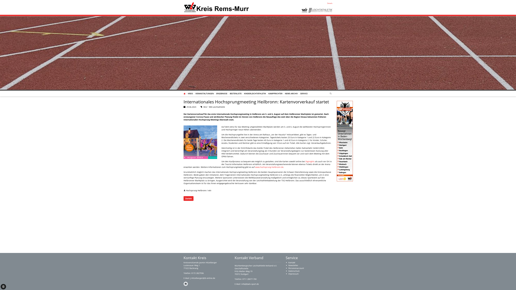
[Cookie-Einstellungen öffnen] (3, 286)
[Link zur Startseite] (216, 7)
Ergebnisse (221, 93)
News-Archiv (291, 93)
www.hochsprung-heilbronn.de (269, 167)
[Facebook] (186, 284)
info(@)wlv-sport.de (250, 284)
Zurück (188, 198)
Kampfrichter (275, 93)
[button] (190, 91)
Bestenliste (236, 93)
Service (304, 93)
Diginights (310, 161)
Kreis (190, 93)
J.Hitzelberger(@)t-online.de (202, 278)
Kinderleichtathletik (255, 93)
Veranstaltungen (204, 93)
